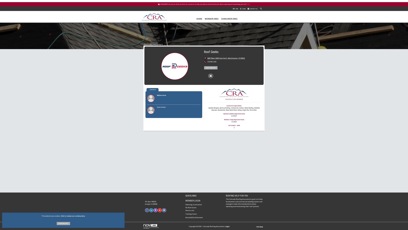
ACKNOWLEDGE (63, 223)
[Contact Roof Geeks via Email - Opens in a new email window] (210, 76)
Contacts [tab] (153, 90)
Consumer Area (229, 19)
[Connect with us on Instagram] (155, 210)
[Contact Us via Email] (164, 210)
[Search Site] (261, 9)
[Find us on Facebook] (147, 210)
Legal (227, 226)
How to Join (189, 210)
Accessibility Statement (194, 217)
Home (199, 19)
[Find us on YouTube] (160, 210)
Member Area (212, 19)
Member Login (192, 200)
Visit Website (211, 68)
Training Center (191, 214)
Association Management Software (151, 228)
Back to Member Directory (153, 44)
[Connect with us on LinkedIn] (151, 210)
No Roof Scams (190, 207)
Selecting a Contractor (193, 204)
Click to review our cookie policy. (73, 216)
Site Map (259, 227)
